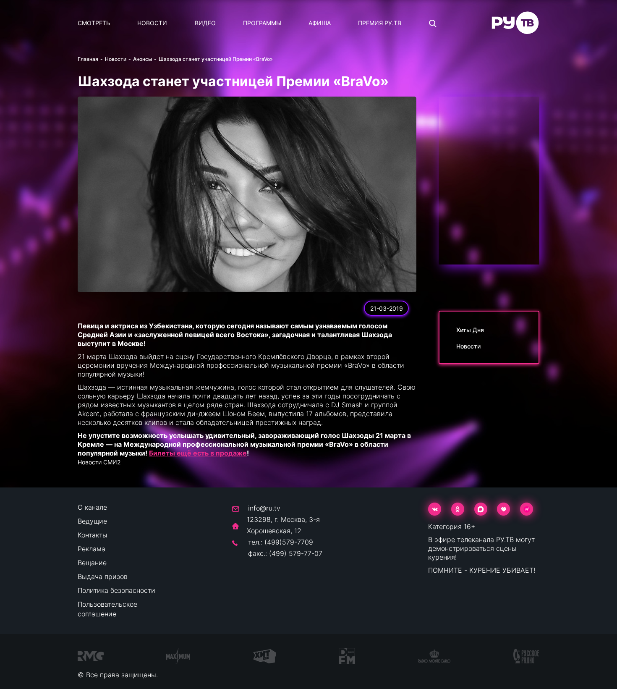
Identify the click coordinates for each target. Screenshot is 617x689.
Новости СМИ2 (99, 462)
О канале (92, 507)
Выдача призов (103, 576)
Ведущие (92, 521)
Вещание (92, 562)
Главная (88, 59)
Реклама (91, 549)
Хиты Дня (470, 329)
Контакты (92, 535)
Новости (152, 22)
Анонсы (142, 59)
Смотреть (94, 22)
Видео (205, 22)
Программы (262, 22)
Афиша (319, 22)
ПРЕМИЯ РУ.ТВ (379, 22)
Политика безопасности (116, 590)
